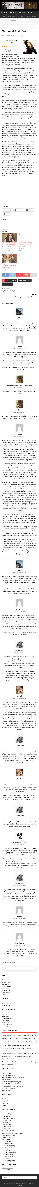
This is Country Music (8, 1160)
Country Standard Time (9, 1131)
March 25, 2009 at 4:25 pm (19, 387)
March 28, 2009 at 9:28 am (19, 781)
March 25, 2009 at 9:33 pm (19, 436)
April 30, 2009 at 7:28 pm (19, 918)
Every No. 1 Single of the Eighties (12, 1082)
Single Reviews (6, 1090)
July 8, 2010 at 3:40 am (19, 945)
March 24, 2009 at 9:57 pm (19, 320)
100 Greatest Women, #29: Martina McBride (8, 243)
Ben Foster (5, 988)
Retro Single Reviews (8, 1088)
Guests (4, 995)
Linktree (4, 1105)
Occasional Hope (19, 842)
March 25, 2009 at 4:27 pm (19, 412)
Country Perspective (8, 1129)
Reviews (20, 16)
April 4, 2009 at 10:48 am (19, 885)
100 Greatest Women (8, 1075)
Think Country (6, 1158)
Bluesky (4, 1099)
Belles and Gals (6, 1120)
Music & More (6, 1141)
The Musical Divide (7, 1154)
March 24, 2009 (7, 36)
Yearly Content (31, 16)
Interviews (11, 16)
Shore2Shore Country (8, 1146)
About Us (4, 12)
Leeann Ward (6, 982)
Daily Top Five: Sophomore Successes (9, 265)
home (3, 16)
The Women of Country (9, 1156)
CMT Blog (5, 1122)
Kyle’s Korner (6, 1139)
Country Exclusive (7, 1127)
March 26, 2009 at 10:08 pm (19, 611)
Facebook (5, 1101)
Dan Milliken (5, 984)
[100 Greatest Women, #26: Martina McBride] (26, 237)
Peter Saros (5, 1022)
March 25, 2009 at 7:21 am (19, 348)
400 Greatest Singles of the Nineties (13, 1077)
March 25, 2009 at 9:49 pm (19, 572)
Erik (19, 410)
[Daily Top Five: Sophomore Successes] (9, 258)
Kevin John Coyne (19, 36)
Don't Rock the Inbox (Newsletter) (12, 1133)
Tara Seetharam (7, 986)
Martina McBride (24, 280)
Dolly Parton (11, 280)
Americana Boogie (7, 1116)
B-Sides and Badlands (8, 1118)
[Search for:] (19, 20)
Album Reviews (6, 1080)
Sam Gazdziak (6, 993)
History (30, 12)
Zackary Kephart (7, 1018)
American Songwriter (8, 1114)
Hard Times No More (8, 1135)
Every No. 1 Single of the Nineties (12, 1084)
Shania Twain (7, 284)
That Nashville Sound (8, 1148)
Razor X (19, 696)
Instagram (5, 1103)
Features (22, 12)
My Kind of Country (8, 1144)
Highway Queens (7, 1137)
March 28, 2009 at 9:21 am (19, 698)
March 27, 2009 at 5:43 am (19, 653)
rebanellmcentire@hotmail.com (19, 385)
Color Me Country (7, 1124)
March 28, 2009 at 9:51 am (19, 818)
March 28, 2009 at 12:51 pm (19, 844)
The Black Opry (6, 1150)
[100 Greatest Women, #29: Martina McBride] (9, 237)
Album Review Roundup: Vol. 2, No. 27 (24, 1035)
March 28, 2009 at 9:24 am (19, 748)
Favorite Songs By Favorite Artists (12, 1086)
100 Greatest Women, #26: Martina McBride (25, 243)
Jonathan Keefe (6, 990)
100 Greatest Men (7, 1073)
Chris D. (19, 318)
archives (13, 12)
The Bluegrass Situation (9, 1152)
